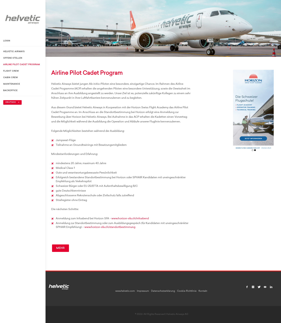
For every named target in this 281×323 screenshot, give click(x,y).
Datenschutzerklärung (163, 291)
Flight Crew (11, 71)
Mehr (60, 248)
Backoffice (10, 91)
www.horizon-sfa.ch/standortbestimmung (109, 227)
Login (6, 41)
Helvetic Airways (14, 52)
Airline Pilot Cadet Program (21, 65)
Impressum (143, 291)
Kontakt (203, 291)
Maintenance (11, 84)
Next (270, 112)
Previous (236, 112)
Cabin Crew (10, 78)
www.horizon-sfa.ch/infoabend (130, 218)
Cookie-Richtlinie (186, 291)
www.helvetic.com (125, 291)
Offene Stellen (12, 58)
